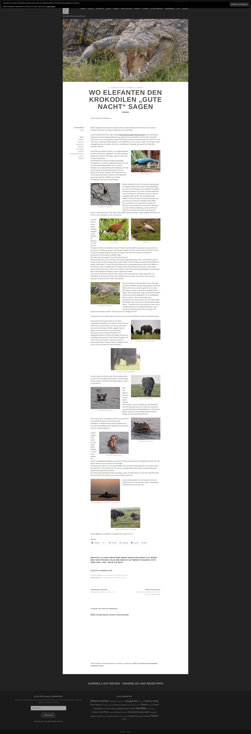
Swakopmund (125, 716)
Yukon (154, 715)
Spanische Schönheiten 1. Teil (103, 592)
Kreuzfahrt (97, 708)
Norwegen (148, 708)
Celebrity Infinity (151, 701)
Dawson (98, 705)
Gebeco (144, 704)
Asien (108, 8)
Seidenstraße (112, 716)
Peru (106, 712)
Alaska (91, 8)
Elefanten (81, 146)
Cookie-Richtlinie (50, 6)
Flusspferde (80, 149)
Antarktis (100, 8)
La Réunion (106, 708)
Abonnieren (48, 715)
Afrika (83, 8)
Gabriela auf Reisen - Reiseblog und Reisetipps (125, 683)
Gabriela (130, 87)
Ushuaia (147, 716)
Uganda (140, 716)
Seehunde (105, 716)
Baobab (81, 139)
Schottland (132, 712)
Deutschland (126, 8)
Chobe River (80, 144)
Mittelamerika (157, 8)
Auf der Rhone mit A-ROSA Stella (114, 575)
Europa (137, 8)
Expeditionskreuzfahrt (120, 705)
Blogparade (131, 701)
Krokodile (81, 151)
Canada (116, 8)
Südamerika (169, 8)
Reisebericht (119, 712)
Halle (149, 705)
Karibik (145, 8)
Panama (154, 708)
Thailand (131, 716)
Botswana (81, 142)
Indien (152, 705)
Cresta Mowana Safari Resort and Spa (131, 135)
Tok (137, 716)
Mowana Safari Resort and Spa (77, 155)
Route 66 (125, 712)
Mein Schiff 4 (130, 709)
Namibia (81, 158)
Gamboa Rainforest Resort (133, 705)
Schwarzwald (143, 712)
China (92, 705)
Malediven (121, 709)
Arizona (118, 701)
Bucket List (140, 701)
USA (178, 8)
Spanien (119, 716)
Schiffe (185, 8)
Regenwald (111, 712)
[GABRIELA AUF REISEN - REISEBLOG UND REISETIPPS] (66, 13)
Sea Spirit (100, 716)
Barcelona (122, 701)
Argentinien (112, 701)
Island (156, 705)
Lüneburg (113, 708)
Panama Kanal (98, 712)
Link (97, 534)
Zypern (124, 719)
